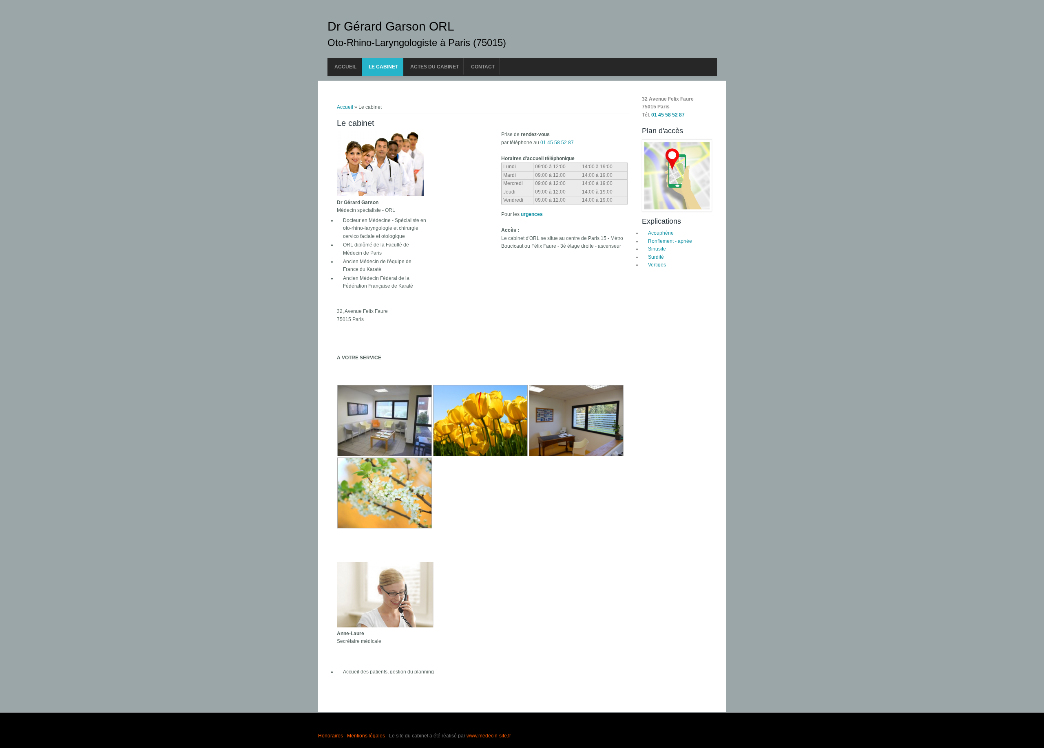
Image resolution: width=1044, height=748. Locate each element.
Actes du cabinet (434, 67)
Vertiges (657, 265)
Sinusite (657, 249)
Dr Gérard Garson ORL (390, 26)
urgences (532, 214)
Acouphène (661, 233)
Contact (483, 67)
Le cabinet (383, 67)
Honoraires (330, 736)
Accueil (345, 67)
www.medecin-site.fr (489, 736)
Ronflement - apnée (670, 241)
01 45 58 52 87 (557, 142)
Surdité (656, 257)
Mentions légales (366, 736)
